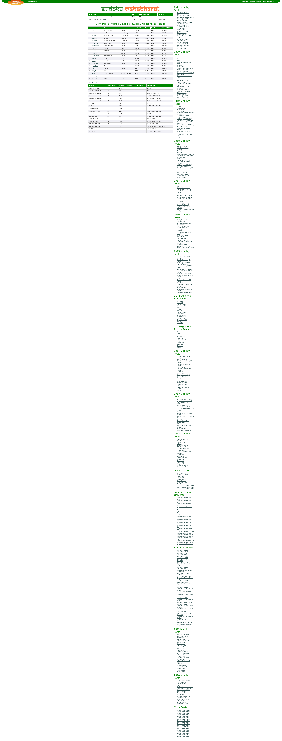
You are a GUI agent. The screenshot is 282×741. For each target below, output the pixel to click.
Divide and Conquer (183, 45)
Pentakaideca (181, 108)
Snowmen (180, 202)
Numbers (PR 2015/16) (184, 274)
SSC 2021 (180, 14)
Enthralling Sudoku (182, 151)
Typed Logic (180, 66)
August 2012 (180, 321)
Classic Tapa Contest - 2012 (185, 488)
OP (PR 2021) (181, 28)
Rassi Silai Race (182, 482)
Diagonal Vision (181, 464)
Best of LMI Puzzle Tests (184, 430)
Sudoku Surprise (182, 359)
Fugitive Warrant (182, 442)
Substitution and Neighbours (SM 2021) (183, 33)
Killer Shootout (181, 447)
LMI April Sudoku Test (183, 661)
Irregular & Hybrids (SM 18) (185, 155)
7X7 (178, 379)
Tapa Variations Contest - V (185, 544)
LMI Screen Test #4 (182, 402)
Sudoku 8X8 (180, 461)
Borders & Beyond (182, 445)
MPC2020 (180, 47)
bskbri (93, 61)
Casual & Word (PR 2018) (184, 157)
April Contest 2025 (182, 551)
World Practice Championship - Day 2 (183, 374)
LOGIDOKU (180, 654)
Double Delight (181, 668)
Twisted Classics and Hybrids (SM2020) (183, 70)
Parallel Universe (182, 384)
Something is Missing (183, 658)
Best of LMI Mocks (182, 636)
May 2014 (180, 303)
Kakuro (179, 390)
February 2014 (181, 304)
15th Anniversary (182, 568)
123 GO (179, 444)
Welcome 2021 (181, 48)
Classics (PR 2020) (182, 96)
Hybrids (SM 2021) (182, 20)
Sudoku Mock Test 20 (183, 711)
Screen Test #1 (181, 684)
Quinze (179, 106)
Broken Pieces (181, 694)
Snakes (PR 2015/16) (183, 257)
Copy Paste (180, 454)
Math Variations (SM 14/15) (185, 292)
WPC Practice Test (182, 405)
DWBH (179, 404)
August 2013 (180, 307)
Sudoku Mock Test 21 (183, 710)
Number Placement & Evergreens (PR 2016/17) (184, 188)
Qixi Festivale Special (183, 696)
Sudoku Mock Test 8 (183, 730)
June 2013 (180, 309)
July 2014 (180, 301)
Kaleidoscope (181, 221)
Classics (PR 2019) (182, 137)
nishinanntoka (96, 56)
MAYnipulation (181, 659)
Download (105, 17)
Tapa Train (180, 484)
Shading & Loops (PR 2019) (185, 125)
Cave (178, 332)
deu (93, 68)
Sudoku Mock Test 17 (183, 716)
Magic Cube (180, 650)
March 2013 (180, 310)
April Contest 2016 (182, 587)
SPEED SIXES (181, 702)
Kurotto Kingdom (182, 479)
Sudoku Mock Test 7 (183, 731)
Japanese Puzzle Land (184, 647)
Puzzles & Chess (182, 682)
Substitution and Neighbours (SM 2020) (183, 93)
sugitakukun (95, 45)
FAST (178, 385)
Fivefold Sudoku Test (183, 651)
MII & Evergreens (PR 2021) (185, 17)
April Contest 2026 (182, 550)
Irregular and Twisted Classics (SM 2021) (183, 24)
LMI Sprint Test (181, 645)
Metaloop (179, 79)
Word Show (180, 441)
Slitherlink (180, 344)
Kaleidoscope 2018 (182, 148)
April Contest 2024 (182, 553)
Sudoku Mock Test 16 (183, 718)
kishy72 (94, 71)
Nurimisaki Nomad (182, 475)
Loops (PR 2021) (182, 40)
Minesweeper (181, 336)
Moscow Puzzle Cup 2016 (184, 582)
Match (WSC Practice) (183, 407)
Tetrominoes (180, 338)
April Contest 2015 (182, 598)
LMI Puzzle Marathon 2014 (185, 387)
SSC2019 (180, 561)
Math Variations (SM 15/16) (185, 266)
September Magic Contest (184, 602)
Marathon (180, 186)
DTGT (178, 411)
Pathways (180, 152)
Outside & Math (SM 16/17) (185, 197)
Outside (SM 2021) (182, 39)
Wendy (94, 48)
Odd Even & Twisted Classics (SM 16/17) (183, 204)
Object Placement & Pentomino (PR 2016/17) (184, 194)
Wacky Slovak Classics (184, 220)
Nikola (94, 58)
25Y (178, 57)
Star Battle (180, 346)
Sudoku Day (180, 372)
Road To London (182, 381)
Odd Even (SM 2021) (183, 16)
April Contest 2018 (182, 567)
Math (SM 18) (181, 158)
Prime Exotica (181, 670)
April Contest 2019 (182, 562)
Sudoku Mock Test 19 (183, 713)
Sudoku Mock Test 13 (183, 722)
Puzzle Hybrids (181, 665)
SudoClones (180, 456)
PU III (178, 63)
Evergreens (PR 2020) (183, 80)
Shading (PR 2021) (182, 19)
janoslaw (94, 38)
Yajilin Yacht (180, 476)
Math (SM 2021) (181, 30)
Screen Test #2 (181, 639)
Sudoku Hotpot (181, 691)
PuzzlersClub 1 (181, 111)
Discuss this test (32, 1)
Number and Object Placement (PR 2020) (183, 90)
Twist (178, 662)
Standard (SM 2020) (183, 97)
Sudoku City (180, 648)
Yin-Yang (179, 335)
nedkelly (94, 76)
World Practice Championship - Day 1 (183, 377)
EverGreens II (181, 693)
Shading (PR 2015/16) (183, 246)
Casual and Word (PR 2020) (185, 73)
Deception (180, 419)
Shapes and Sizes (182, 467)
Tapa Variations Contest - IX (185, 536)
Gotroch (94, 73)
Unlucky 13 (180, 283)
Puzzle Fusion (181, 638)
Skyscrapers (180, 343)
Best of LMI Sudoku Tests (184, 399)
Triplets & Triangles (182, 240)
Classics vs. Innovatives (184, 451)
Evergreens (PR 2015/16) (184, 269)
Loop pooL (180, 231)
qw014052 (95, 43)
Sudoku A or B (181, 642)
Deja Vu (179, 149)
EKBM (94, 51)
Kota (93, 30)
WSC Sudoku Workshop (184, 576)
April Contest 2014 (182, 604)
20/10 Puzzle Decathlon (184, 688)
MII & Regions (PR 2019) (184, 119)
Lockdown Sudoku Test (184, 62)
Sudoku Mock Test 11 (183, 725)
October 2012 (181, 318)
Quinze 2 (179, 65)
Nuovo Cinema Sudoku (184, 223)
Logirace (179, 453)
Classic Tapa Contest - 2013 (185, 487)
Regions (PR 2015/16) (183, 263)
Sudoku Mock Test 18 (183, 714)
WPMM (179, 410)
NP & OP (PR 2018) (183, 171)
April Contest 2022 (182, 556)
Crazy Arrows (181, 644)
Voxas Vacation (181, 481)
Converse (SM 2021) (183, 27)
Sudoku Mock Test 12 (183, 724)
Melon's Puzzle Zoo (182, 667)
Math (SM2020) (181, 82)
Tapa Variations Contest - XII (185, 531)
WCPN (179, 258)
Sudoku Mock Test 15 (183, 719)
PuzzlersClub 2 (181, 109)
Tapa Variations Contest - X (185, 534)
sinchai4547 (95, 40)
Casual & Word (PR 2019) (184, 122)
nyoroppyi (95, 63)
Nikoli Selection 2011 (183, 653)
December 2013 (181, 306)
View (112, 17)
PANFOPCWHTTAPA (183, 13)
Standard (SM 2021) (183, 42)
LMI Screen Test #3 (182, 439)
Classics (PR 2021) (182, 43)
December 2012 (181, 315)
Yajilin (178, 333)
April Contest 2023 (182, 555)
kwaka (94, 35)
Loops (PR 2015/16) (183, 238)
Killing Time (180, 462)
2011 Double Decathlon (184, 641)
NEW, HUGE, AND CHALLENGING (182, 236)
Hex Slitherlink (181, 224)
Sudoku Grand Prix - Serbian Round (183, 421)
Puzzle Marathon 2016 (183, 226)
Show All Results (93, 82)
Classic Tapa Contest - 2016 (185, 485)
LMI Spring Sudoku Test (184, 664)
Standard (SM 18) (182, 172)
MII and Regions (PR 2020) (185, 68)
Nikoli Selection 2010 (183, 690)
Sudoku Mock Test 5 (183, 734)
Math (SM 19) (181, 123)
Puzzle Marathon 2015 (183, 287)
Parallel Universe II (182, 382)
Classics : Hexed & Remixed (185, 408)
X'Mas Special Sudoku (183, 680)
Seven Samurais (182, 458)
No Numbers (180, 459)
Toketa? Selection (182, 244)
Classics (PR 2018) (182, 174)
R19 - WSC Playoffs (183, 166)
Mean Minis (180, 74)
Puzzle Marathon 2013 (183, 428)
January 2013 (181, 313)
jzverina (94, 33)
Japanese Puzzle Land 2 (184, 401)
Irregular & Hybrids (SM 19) (185, 120)
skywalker (95, 78)
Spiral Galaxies (181, 339)
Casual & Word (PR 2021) (184, 22)
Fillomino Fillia (181, 656)
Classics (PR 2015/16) (183, 278)
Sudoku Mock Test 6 (183, 733)
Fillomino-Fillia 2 (182, 619)
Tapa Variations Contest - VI (185, 542)
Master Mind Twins (182, 704)
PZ (177, 59)
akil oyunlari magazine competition (183, 449)
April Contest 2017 (182, 581)
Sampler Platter (181, 697)
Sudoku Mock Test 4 (183, 736)
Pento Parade (181, 367)
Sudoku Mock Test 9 (183, 728)
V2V (178, 424)
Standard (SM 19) (182, 146)
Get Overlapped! (182, 126)
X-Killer (179, 267)
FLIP (178, 685)
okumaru (94, 53)
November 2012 (181, 317)
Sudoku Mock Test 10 (183, 727)
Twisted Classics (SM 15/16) (185, 248)
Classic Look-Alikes (183, 699)
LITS (178, 341)
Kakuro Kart (180, 478)
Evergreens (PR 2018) (183, 160)
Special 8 (179, 389)
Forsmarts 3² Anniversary (184, 622)
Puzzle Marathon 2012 (183, 465)
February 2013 (181, 312)
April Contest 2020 (182, 559)
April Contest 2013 (182, 612)
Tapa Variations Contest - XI (185, 533)
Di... (178, 621)
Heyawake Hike (181, 473)
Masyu (179, 347)
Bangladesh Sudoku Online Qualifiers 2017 (185, 570)
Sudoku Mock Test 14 (183, 721)
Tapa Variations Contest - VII (185, 541)
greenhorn (95, 66)
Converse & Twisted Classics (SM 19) (183, 116)
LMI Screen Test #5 (182, 264)
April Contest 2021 (182, 558)
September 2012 (182, 320)
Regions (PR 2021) (182, 31)
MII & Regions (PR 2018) (184, 165)
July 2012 (180, 323)
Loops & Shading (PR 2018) (185, 154)
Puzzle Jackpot (181, 671)
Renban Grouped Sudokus (185, 687)
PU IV (178, 60)
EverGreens (180, 700)
